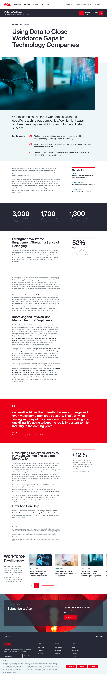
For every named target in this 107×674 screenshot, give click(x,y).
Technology (75, 650)
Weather (74, 654)
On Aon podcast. (54, 491)
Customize (71, 666)
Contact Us (69, 4)
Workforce (75, 657)
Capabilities (17, 4)
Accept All (92, 666)
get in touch (43, 513)
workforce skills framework (36, 295)
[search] (48, 4)
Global (100, 4)
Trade (73, 647)
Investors (83, 4)
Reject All (82, 666)
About (42, 4)
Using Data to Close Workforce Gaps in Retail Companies (65, 573)
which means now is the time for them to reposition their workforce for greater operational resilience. (35, 338)
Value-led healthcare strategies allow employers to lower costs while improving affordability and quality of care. (36, 370)
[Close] (104, 666)
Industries (27, 4)
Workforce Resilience (13, 12)
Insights (35, 4)
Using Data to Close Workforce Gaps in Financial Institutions (38, 573)
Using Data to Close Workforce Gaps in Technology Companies (91, 573)
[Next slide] (36, 585)
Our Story (41, 647)
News (89, 4)
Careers (78, 4)
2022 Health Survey (51, 351)
